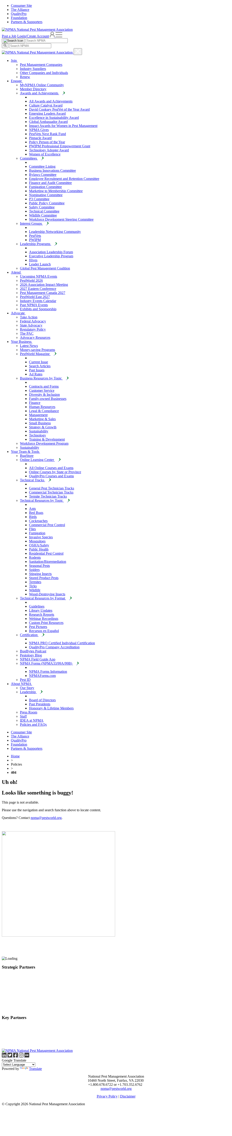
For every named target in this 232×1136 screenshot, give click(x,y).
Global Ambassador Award (48, 122)
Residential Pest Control (46, 553)
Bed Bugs (36, 513)
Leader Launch (40, 264)
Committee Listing (42, 166)
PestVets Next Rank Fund (47, 134)
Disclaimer (127, 1096)
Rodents (35, 557)
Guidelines (36, 606)
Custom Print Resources (46, 623)
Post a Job (9, 36)
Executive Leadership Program (51, 256)
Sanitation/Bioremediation (47, 561)
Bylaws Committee (42, 175)
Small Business (40, 423)
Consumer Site (21, 5)
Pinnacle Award (40, 138)
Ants (32, 509)
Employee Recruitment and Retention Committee (64, 179)
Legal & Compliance (44, 411)
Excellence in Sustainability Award (54, 117)
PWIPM (35, 240)
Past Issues (36, 370)
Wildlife (34, 590)
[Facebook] (16, 1056)
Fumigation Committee (45, 187)
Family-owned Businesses (47, 399)
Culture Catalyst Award (46, 105)
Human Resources (42, 407)
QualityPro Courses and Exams (51, 476)
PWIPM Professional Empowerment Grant (59, 146)
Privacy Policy (107, 1096)
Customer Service (41, 390)
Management (38, 415)
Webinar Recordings (43, 619)
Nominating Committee (46, 195)
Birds (33, 517)
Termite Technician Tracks (48, 496)
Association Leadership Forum (51, 252)
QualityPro (19, 14)
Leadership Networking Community (55, 232)
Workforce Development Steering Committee (61, 219)
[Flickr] (26, 1056)
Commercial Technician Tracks (51, 492)
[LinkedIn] (4, 1056)
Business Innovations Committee (52, 170)
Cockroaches (38, 521)
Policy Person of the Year (47, 142)
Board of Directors (42, 700)
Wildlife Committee (43, 215)
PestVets (35, 236)
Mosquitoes (37, 541)
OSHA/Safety (39, 545)
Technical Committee (44, 211)
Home (15, 756)
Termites (35, 582)
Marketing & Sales (42, 419)
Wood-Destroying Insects (47, 594)
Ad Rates (35, 374)
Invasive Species (41, 537)
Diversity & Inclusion (44, 394)
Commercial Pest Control (47, 525)
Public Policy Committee (47, 203)
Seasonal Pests (39, 566)
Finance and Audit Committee (50, 183)
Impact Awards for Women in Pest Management (63, 126)
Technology (37, 435)
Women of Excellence (44, 154)
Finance (34, 403)
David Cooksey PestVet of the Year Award (59, 109)
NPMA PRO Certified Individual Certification (62, 643)
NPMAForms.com (42, 676)
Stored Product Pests (43, 578)
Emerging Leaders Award (47, 113)
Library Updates (40, 610)
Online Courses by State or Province (55, 472)
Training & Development (47, 439)
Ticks (33, 586)
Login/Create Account (33, 36)
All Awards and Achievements (50, 101)
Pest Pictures (38, 627)
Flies (32, 529)
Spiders (34, 570)
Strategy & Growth (42, 427)
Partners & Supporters (26, 22)
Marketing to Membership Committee (56, 191)
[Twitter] (10, 1056)
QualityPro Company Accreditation (54, 647)
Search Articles (40, 366)
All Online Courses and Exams (51, 468)
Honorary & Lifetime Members (51, 708)
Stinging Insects (40, 574)
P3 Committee (39, 199)
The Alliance (20, 10)
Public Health (38, 549)
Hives (33, 260)
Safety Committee (42, 207)
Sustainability (38, 431)
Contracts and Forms (44, 386)
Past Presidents (39, 704)
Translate (35, 1069)
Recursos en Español (44, 631)
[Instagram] (21, 1056)
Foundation (19, 18)
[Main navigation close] (78, 51)
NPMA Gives (39, 130)
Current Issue (38, 362)
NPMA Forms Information (48, 671)
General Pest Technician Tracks (51, 488)
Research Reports (41, 614)
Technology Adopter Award (49, 150)
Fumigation (37, 533)
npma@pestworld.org (46, 818)
